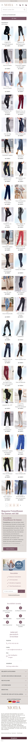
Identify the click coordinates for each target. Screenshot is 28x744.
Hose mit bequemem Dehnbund (21, 201)
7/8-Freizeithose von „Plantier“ (20, 178)
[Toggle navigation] (2, 5)
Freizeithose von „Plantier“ (7, 224)
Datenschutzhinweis (14, 595)
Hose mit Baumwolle (21, 134)
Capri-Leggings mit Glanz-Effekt (20, 224)
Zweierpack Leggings (7, 155)
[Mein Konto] (17, 5)
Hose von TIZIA (7, 292)
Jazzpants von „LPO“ (7, 405)
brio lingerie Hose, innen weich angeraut (7, 383)
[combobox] (14, 9)
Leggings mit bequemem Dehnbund (7, 43)
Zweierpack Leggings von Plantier (7, 247)
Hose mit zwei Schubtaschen (20, 89)
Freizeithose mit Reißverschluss (7, 178)
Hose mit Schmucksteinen (7, 428)
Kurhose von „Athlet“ (21, 269)
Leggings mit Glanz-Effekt (7, 337)
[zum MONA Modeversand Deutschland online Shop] (10, 702)
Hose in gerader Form (20, 359)
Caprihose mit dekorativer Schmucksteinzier (20, 156)
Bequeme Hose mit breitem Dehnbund (20, 111)
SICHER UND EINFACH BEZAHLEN (11, 676)
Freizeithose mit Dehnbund (7, 111)
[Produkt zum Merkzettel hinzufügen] (12, 27)
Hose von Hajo (7, 134)
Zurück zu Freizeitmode (9, 14)
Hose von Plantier (7, 65)
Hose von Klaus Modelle (20, 314)
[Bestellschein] (23, 5)
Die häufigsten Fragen (12, 656)
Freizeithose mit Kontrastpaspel (7, 270)
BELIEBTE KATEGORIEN (8, 671)
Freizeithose (20, 336)
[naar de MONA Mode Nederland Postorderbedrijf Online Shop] (17, 702)
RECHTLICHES (5, 680)
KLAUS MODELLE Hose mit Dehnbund (20, 497)
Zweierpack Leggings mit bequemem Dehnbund (7, 451)
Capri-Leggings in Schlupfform (7, 497)
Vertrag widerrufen (12, 666)
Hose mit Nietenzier (20, 382)
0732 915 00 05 (13, 643)
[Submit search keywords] (25, 9)
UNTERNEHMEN (6, 685)
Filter (15, 18)
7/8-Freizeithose (20, 292)
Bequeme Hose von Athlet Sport (7, 360)
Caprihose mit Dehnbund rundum (20, 43)
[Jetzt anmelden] (21, 591)
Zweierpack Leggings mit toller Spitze (20, 66)
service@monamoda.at (14, 649)
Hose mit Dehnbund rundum (7, 474)
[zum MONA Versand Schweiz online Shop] (14, 702)
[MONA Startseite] (8, 5)
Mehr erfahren (10, 549)
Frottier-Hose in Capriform (20, 451)
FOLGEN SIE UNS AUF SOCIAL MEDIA (12, 694)
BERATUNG (4, 689)
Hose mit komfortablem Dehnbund (7, 201)
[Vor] (21, 505)
